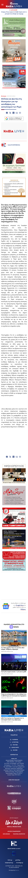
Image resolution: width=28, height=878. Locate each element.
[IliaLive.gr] (14, 786)
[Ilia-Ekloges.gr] (14, 808)
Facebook (15, 739)
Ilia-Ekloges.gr (19, 862)
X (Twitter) (15, 742)
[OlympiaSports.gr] (14, 793)
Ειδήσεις (23, 609)
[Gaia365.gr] (14, 801)
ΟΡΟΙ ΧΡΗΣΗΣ (6, 834)
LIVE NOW (14, 10)
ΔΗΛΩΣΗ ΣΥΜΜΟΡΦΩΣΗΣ (14, 831)
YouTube (15, 745)
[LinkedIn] (13, 113)
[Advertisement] (14, 583)
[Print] (20, 113)
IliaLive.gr (10, 860)
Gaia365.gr (17, 860)
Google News (20, 605)
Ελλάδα (3, 96)
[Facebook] (7, 113)
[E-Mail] (17, 113)
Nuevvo (17, 870)
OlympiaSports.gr (9, 862)
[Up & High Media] (14, 824)
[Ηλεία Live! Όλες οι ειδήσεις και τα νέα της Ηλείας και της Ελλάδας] (14, 4)
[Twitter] (10, 113)
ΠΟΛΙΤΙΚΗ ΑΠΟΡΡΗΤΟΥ (19, 834)
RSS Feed (15, 750)
